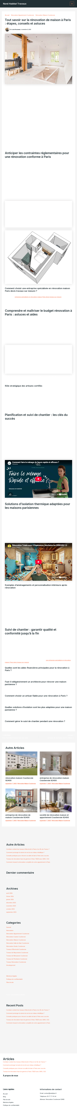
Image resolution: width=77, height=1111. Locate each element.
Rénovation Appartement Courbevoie (17, 934)
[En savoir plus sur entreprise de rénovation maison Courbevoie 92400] (56, 763)
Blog (4, 1097)
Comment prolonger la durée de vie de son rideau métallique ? (25, 852)
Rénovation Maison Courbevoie (27, 784)
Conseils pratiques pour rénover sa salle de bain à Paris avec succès (27, 856)
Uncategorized (10, 965)
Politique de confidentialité (14, 979)
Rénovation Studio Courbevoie (15, 946)
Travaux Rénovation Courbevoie (16, 962)
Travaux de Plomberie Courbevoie (16, 959)
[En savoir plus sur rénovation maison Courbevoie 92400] (21, 763)
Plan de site (10, 982)
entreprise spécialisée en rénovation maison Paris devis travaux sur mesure (38, 297)
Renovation (9, 930)
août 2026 (9, 893)
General (8, 927)
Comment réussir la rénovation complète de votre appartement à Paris (28, 862)
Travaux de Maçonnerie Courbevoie (17, 953)
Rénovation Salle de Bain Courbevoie (17, 943)
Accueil (5, 1094)
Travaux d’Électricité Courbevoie (16, 949)
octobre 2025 (10, 909)
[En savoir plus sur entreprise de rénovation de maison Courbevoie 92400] (21, 800)
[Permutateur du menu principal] (72, 4)
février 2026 (10, 896)
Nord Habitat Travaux (14, 3)
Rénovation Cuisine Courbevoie (16, 937)
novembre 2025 (11, 906)
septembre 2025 (11, 912)
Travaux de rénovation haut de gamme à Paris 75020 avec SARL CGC (27, 859)
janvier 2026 (10, 899)
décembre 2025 (11, 903)
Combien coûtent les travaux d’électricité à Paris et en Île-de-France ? (27, 849)
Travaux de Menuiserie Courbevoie (17, 956)
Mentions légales (11, 976)
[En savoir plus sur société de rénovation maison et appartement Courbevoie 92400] (56, 800)
